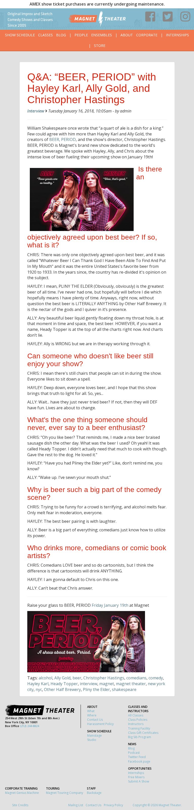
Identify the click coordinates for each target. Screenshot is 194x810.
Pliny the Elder (96, 689)
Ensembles (101, 35)
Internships (177, 35)
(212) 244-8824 (29, 726)
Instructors (135, 724)
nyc (39, 689)
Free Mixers (136, 777)
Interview (35, 111)
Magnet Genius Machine (22, 793)
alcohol (45, 678)
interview (88, 683)
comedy (156, 678)
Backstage (94, 793)
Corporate (146, 35)
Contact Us (95, 719)
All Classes (135, 715)
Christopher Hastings (103, 678)
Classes (45, 35)
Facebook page (139, 761)
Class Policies (137, 719)
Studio (91, 740)
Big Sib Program (139, 737)
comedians (136, 678)
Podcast (134, 752)
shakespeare (124, 689)
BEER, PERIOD (62, 139)
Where (91, 715)
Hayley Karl (37, 683)
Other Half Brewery (62, 689)
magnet (106, 683)
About (126, 35)
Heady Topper (64, 683)
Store (99, 45)
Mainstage (94, 735)
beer (76, 678)
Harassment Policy (100, 724)
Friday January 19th (110, 605)
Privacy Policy (113, 805)
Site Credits (20, 805)
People (81, 35)
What (90, 711)
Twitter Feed (137, 757)
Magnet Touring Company (64, 793)
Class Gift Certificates (143, 733)
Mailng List (75, 805)
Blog (61, 35)
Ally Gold (62, 678)
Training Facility (139, 728)
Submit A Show (138, 781)
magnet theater (131, 683)
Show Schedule (20, 35)
